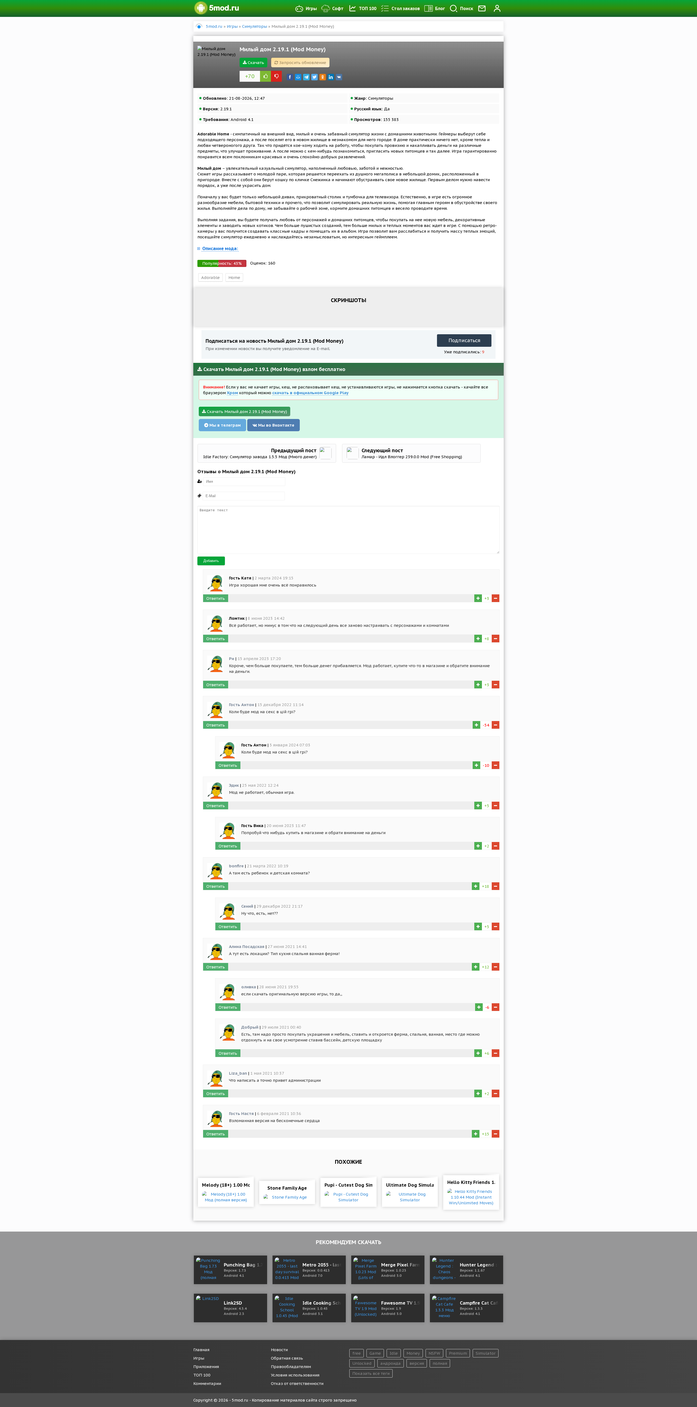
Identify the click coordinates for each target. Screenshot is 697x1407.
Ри (231, 658)
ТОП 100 (367, 8)
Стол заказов (406, 8)
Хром (232, 392)
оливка (248, 986)
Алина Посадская (246, 946)
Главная (201, 1349)
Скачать (255, 62)
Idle (394, 1353)
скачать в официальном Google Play (310, 392)
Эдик (234, 785)
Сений (247, 906)
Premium (458, 1353)
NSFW (434, 1353)
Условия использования (295, 1375)
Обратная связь (287, 1358)
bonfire (236, 865)
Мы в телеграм (224, 425)
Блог (440, 8)
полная (440, 1363)
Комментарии (207, 1383)
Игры (311, 8)
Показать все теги (371, 1373)
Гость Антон (241, 704)
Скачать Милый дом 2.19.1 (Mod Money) (246, 411)
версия (416, 1363)
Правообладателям (291, 1366)
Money (413, 1353)
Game (375, 1353)
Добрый (249, 1027)
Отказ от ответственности (297, 1383)
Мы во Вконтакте (275, 425)
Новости (279, 1349)
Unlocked (362, 1363)
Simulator (486, 1353)
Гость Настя (241, 1113)
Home (234, 277)
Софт (338, 8)
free (356, 1353)
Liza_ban (238, 1073)
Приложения (206, 1366)
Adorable (210, 277)
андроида (390, 1363)
